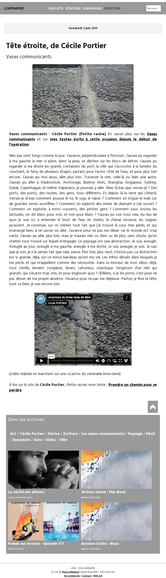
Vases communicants (20, 497)
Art (13, 434)
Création (112, 8)
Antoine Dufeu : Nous (100, 544)
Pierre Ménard (70, 572)
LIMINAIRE (14, 8)
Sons (38, 440)
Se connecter (72, 576)
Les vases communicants (103, 434)
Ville (63, 440)
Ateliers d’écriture (91, 497)
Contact (87, 576)
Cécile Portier (32, 434)
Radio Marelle (16, 549)
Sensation (21, 440)
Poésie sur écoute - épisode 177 (36, 544)
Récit (150, 434)
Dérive (54, 434)
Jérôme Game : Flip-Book (103, 492)
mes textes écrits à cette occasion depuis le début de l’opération (83, 142)
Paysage (135, 434)
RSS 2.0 (98, 576)
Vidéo (51, 440)
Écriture (73, 8)
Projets (56, 8)
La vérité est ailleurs (26, 492)
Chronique (92, 8)
